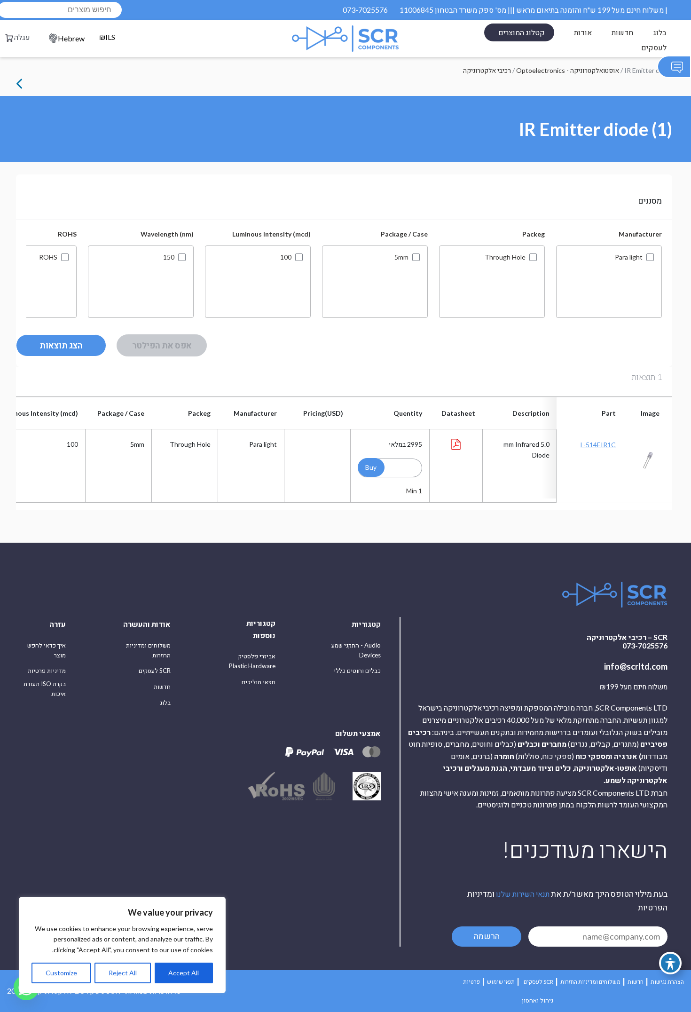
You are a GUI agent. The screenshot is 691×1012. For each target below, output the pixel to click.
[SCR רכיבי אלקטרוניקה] (345, 38)
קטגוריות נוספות (260, 629)
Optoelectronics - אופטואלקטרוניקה (567, 70)
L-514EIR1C (598, 445)
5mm (401, 257)
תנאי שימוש (501, 981)
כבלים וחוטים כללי (357, 670)
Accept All (183, 973)
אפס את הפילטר (162, 345)
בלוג (660, 32)
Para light (629, 257)
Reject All (123, 973)
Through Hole (505, 257)
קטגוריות (366, 623)
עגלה (22, 36)
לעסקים (654, 47)
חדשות (622, 32)
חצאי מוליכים (258, 682)
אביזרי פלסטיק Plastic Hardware (252, 661)
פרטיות (471, 981)
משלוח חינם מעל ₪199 (633, 687)
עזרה (57, 623)
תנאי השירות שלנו (523, 893)
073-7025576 (365, 9)
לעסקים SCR (155, 670)
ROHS (48, 257)
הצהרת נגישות (667, 981)
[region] (122, 945)
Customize (61, 973)
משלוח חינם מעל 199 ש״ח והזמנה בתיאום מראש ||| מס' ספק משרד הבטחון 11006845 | (533, 9)
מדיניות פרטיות (47, 670)
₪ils (107, 37)
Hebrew (71, 38)
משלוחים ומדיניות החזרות (148, 650)
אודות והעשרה (147, 623)
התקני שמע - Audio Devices (356, 650)
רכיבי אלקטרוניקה (487, 70)
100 (285, 257)
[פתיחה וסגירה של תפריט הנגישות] (670, 963)
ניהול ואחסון (537, 1000)
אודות (583, 32)
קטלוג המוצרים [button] (521, 32)
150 (168, 257)
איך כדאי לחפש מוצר (46, 650)
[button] (371, 467)
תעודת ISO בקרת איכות (45, 688)
